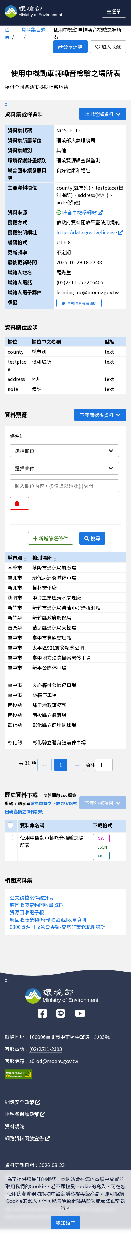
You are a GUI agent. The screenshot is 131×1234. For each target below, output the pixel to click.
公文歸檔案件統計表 (32, 897)
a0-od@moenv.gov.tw (53, 1061)
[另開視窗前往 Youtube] (80, 1014)
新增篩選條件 (52, 538)
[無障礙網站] (18, 1075)
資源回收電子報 (27, 912)
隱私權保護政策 (22, 1114)
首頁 (7, 33)
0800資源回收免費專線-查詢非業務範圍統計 (57, 926)
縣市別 (15, 557)
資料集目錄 (33, 29)
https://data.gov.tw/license (87, 232)
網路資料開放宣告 (25, 1138)
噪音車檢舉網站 (80, 212)
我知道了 (65, 1222)
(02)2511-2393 (45, 1048)
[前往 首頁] (33, 10)
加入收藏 (110, 46)
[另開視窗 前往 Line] (60, 1014)
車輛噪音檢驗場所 (81, 302)
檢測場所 (42, 557)
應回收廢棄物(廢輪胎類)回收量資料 (48, 919)
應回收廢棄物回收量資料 (36, 905)
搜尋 (94, 538)
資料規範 (14, 1126)
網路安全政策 (20, 1102)
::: (7, 104)
